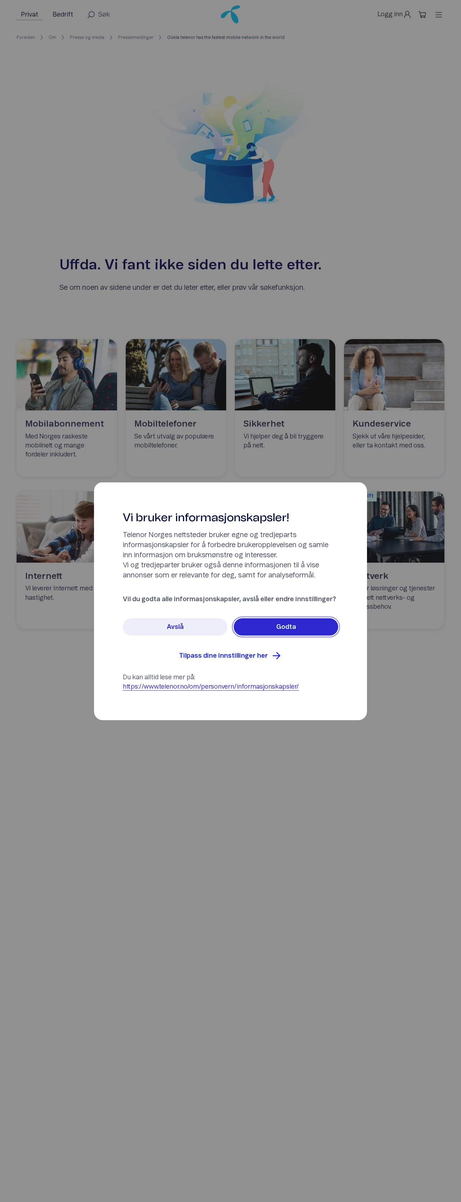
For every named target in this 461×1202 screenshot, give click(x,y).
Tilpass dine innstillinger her (223, 655)
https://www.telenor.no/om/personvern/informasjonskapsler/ (211, 686)
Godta (286, 626)
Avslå (175, 626)
